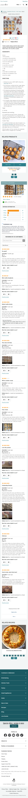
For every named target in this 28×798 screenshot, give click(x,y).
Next (14, 616)
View (20, 164)
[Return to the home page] (1, 11)
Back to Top (14, 612)
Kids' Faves (18, 11)
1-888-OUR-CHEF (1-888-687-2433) (9, 766)
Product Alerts (4, 761)
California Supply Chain (14, 789)
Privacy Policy (5, 789)
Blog (2, 712)
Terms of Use (23, 789)
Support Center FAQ (5, 764)
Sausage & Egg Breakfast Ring (14, 650)
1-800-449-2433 (4, 769)
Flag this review (5, 270)
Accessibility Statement (11, 791)
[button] (7, 360)
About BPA (19, 791)
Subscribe (14, 726)
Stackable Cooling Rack (9, 95)
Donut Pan (6, 83)
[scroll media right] (25, 190)
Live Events (4, 716)
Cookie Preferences (14, 793)
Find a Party (25, 1)
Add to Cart (8, 164)
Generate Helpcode (5, 776)
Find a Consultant (3, 1)
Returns (3, 756)
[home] (14, 780)
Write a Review (6, 199)
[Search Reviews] (24, 240)
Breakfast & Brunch (11, 11)
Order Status (4, 753)
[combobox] (14, 673)
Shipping (3, 759)
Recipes (4, 11)
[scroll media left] (3, 190)
